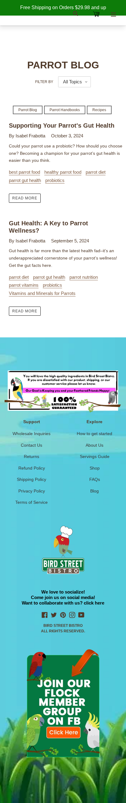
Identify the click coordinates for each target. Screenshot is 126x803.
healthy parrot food (62, 172)
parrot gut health (25, 180)
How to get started (94, 433)
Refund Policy (31, 468)
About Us (94, 445)
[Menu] (113, 13)
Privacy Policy (31, 491)
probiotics (55, 180)
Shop (95, 468)
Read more (24, 198)
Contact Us (31, 445)
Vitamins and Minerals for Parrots (42, 293)
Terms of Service (31, 502)
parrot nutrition (83, 277)
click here (94, 602)
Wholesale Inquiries (31, 433)
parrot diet (96, 172)
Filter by (44, 82)
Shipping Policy (31, 479)
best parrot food (24, 172)
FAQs (94, 479)
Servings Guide (94, 456)
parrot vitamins (24, 285)
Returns (31, 456)
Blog (94, 491)
